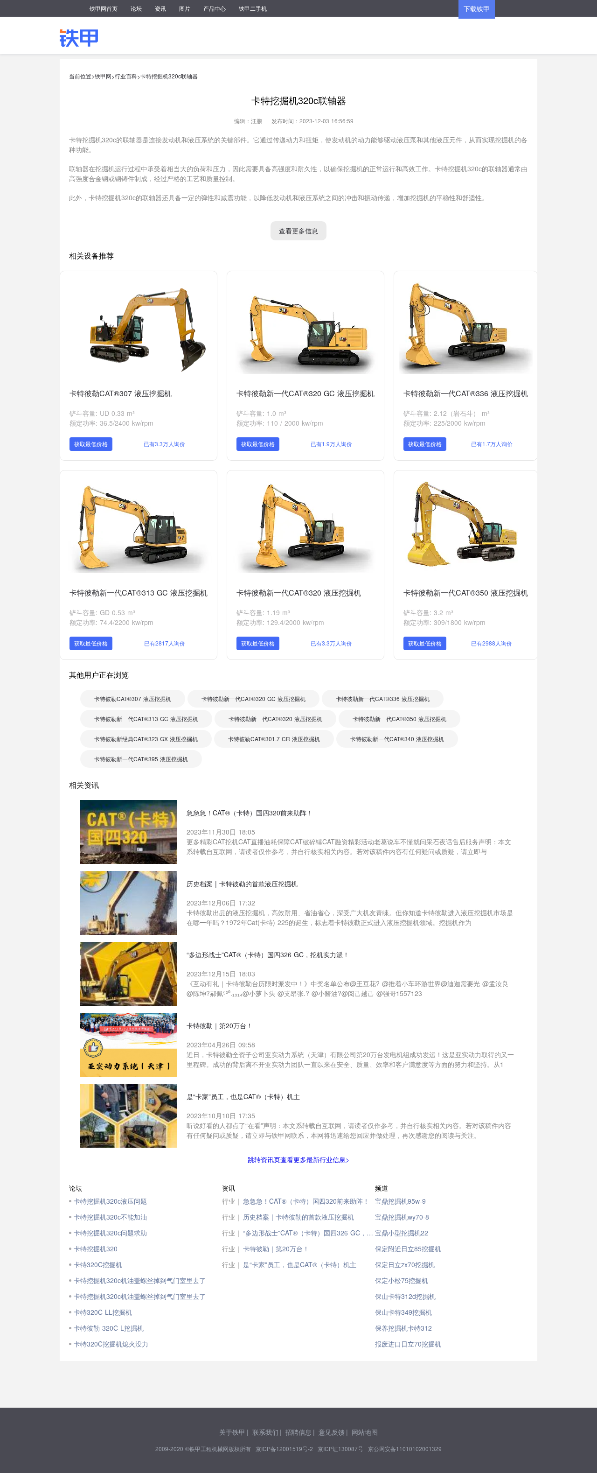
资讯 (160, 8)
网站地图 (365, 1432)
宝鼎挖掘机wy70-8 (402, 1216)
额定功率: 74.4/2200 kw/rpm (111, 622)
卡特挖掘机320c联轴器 (169, 76)
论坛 (136, 8)
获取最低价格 (91, 444)
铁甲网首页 (104, 8)
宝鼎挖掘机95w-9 (400, 1201)
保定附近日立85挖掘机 (408, 1248)
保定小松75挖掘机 (401, 1280)
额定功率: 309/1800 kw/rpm (444, 622)
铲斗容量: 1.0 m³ (261, 413)
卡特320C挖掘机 (98, 1264)
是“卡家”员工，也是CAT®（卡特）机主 (299, 1264)
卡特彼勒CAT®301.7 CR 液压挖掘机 (274, 739)
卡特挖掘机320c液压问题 (110, 1201)
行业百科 (126, 76)
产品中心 (214, 8)
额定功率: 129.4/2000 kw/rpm (280, 622)
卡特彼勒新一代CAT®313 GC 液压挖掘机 (138, 592)
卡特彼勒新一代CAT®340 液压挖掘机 (397, 739)
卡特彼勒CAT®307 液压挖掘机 (120, 393)
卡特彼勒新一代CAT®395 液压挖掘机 (141, 759)
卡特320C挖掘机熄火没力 (111, 1343)
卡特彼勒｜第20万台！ (276, 1248)
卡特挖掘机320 (96, 1248)
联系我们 (265, 1432)
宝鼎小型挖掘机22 (401, 1232)
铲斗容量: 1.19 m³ (263, 612)
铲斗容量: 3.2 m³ (428, 612)
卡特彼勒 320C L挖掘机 (109, 1328)
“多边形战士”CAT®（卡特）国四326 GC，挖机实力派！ (309, 1232)
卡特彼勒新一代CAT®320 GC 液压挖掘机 (305, 393)
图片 (184, 8)
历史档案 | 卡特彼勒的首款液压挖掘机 (298, 1216)
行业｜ (232, 1201)
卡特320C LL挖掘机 (103, 1312)
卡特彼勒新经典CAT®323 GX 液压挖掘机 (146, 739)
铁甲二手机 (253, 8)
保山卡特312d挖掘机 (405, 1296)
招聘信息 (298, 1432)
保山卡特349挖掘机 (403, 1312)
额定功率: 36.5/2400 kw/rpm (111, 423)
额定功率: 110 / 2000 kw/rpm (279, 423)
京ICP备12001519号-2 (284, 1448)
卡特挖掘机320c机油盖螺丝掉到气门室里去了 (140, 1280)
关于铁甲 (232, 1432)
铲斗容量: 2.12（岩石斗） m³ (446, 413)
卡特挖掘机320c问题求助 (110, 1232)
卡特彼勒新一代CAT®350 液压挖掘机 (465, 592)
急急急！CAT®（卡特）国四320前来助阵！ (306, 1201)
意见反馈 (332, 1432)
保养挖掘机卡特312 (403, 1328)
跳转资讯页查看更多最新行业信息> (298, 1159)
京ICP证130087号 (340, 1448)
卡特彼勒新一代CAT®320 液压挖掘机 (298, 592)
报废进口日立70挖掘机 (408, 1343)
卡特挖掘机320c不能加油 (110, 1216)
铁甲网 (103, 76)
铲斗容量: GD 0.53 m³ (102, 612)
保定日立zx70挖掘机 (405, 1264)
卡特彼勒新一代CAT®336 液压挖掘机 (465, 393)
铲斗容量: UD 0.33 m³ (102, 413)
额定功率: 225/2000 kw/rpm (444, 423)
